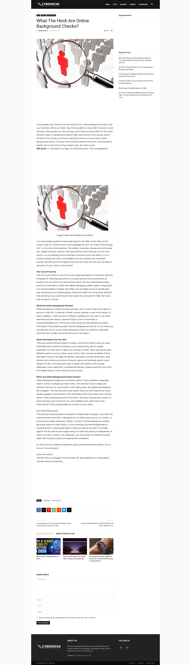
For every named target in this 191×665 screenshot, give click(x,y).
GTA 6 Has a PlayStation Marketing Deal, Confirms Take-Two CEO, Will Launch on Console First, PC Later (136, 95)
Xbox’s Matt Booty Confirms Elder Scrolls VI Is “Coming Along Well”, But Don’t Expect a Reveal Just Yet (135, 60)
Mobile (133, 4)
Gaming (123, 4)
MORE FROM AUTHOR (65, 534)
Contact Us (140, 663)
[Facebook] (38, 510)
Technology (46, 500)
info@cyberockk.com (83, 655)
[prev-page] (37, 565)
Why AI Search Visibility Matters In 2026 (133, 88)
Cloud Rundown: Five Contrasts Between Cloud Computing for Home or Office (53, 524)
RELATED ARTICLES (45, 534)
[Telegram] (64, 510)
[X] (44, 510)
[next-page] (41, 565)
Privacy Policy (150, 663)
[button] (152, 5)
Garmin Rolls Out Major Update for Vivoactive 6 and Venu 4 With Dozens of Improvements (101, 559)
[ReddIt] (59, 510)
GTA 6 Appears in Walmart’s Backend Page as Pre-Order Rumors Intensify (136, 75)
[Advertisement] (74, 106)
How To (44, 15)
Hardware (143, 4)
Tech (115, 4)
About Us (132, 663)
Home (38, 12)
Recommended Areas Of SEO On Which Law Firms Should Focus (97, 524)
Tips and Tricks (51, 15)
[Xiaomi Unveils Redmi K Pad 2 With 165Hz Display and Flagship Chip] (75, 546)
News (107, 4)
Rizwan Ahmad (42, 30)
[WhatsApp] (54, 510)
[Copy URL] (69, 510)
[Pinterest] (49, 510)
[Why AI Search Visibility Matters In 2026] (48, 546)
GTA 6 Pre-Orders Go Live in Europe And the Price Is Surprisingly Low (136, 82)
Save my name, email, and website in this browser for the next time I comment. (67, 618)
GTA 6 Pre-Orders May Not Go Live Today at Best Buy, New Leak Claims (136, 68)
